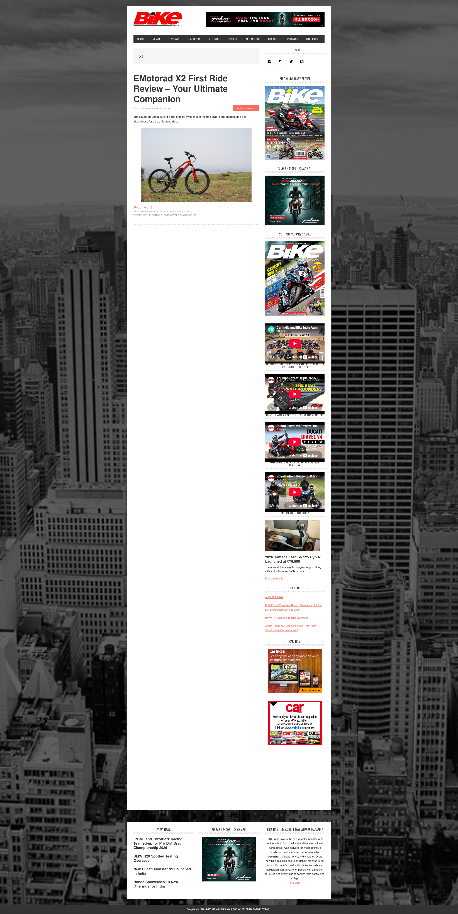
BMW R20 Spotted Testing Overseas (286, 618)
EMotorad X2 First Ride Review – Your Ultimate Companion (180, 88)
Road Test (185, 211)
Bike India (157, 19)
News (165, 211)
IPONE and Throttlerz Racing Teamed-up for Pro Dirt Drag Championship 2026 (157, 843)
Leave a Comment (245, 108)
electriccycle (170, 215)
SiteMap (295, 882)
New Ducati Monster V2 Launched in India (162, 871)
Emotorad (186, 215)
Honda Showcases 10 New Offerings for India (155, 884)
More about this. (274, 578)
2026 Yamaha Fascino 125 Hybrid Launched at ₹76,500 (293, 559)
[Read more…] (142, 207)
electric (154, 215)
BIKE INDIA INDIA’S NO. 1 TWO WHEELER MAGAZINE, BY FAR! (238, 909)
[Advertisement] (292, 774)
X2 (194, 215)
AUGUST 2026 (274, 597)
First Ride (155, 211)
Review (173, 211)
